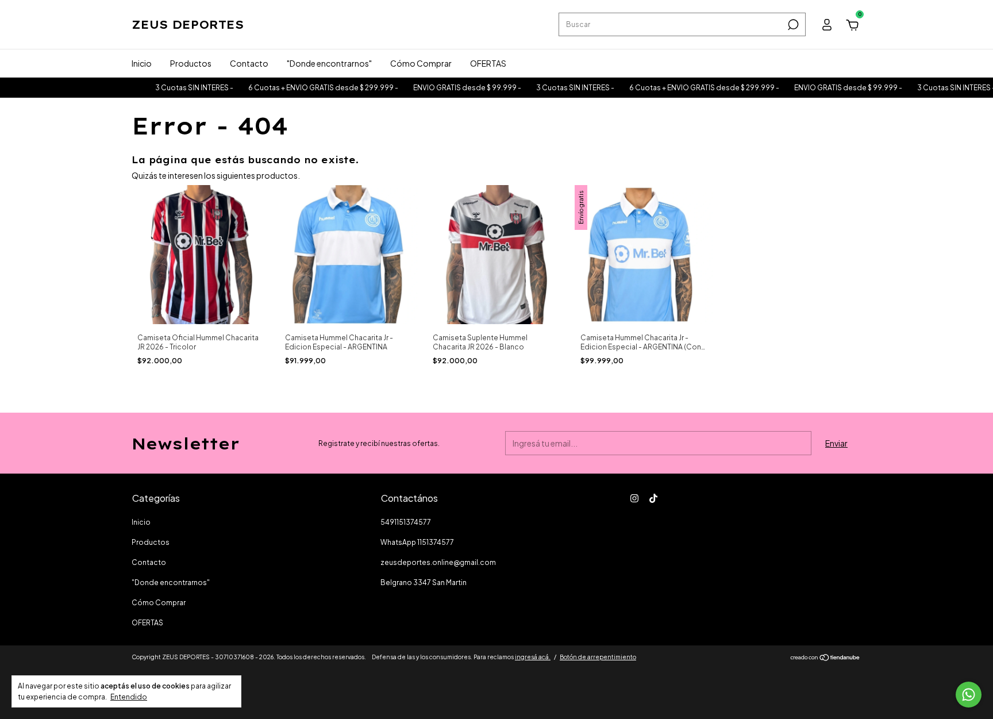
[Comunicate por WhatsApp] (969, 695)
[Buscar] (792, 24)
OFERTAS (488, 63)
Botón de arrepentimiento (598, 656)
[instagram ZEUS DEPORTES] (634, 498)
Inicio (142, 63)
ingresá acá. (533, 656)
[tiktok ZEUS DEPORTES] (653, 498)
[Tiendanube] (825, 658)
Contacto (249, 63)
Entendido (128, 697)
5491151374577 (405, 522)
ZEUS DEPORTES (188, 24)
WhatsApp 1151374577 (417, 542)
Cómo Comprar (421, 63)
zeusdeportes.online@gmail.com (438, 562)
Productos (190, 63)
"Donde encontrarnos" (329, 63)
